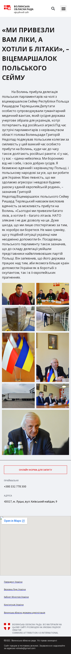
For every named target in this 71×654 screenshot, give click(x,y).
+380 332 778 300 (15, 486)
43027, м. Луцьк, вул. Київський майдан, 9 (30, 501)
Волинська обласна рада (23, 8)
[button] (63, 8)
